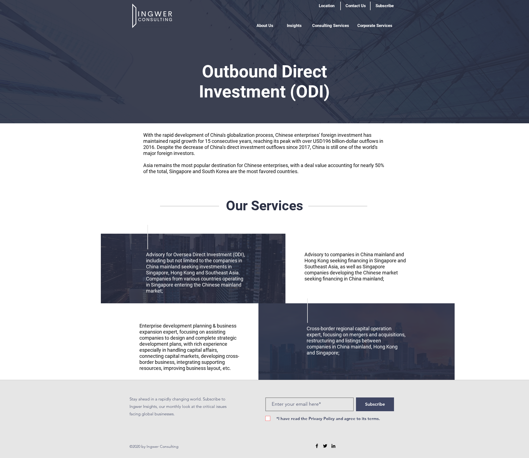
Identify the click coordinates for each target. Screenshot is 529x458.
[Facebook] (317, 446)
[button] (264, 25)
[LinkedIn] (333, 446)
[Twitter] (325, 446)
